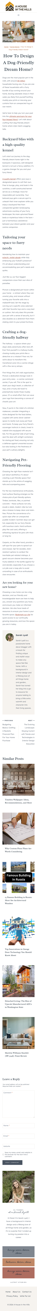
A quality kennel (9, 179)
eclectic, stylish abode (11, 257)
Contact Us (26, 1292)
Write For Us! (25, 1296)
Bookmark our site (22, 614)
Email (6, 1136)
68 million (21, 81)
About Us (16, 1292)
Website (6, 1146)
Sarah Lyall (22, 635)
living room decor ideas (18, 1251)
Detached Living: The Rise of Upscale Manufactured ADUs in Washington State (18, 1004)
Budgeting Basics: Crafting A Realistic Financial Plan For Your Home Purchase (8, 731)
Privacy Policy (12, 1296)
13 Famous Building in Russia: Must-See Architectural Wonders (18, 900)
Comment (8, 1093)
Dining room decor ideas (18, 1273)
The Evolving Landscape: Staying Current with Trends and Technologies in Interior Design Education (28, 732)
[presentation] (18, 780)
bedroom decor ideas (18, 1262)
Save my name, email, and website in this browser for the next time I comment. (18, 1154)
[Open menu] (18, 15)
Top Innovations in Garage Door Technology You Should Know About (18, 952)
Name (6, 1125)
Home (8, 1292)
